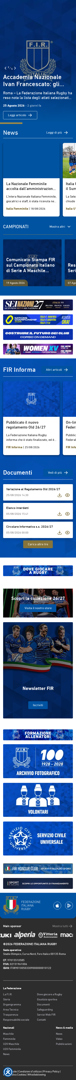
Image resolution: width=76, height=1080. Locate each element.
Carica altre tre (38, 544)
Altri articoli (54, 370)
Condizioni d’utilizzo (30, 1071)
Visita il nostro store (38, 608)
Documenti (43, 1004)
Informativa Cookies (14, 1074)
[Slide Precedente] (5, 68)
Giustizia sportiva (47, 999)
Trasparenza (10, 1014)
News (6, 1054)
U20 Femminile (12, 1049)
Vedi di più (55, 472)
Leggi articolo (17, 115)
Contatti (41, 1019)
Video (59, 1038)
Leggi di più (54, 132)
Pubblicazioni (64, 1043)
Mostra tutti (60, 926)
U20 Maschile (11, 1043)
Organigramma (12, 1004)
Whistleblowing (37, 1074)
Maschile (8, 1033)
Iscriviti (38, 705)
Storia (6, 999)
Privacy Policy (51, 1071)
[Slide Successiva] (15, 68)
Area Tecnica (10, 1009)
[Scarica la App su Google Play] (69, 906)
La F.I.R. (7, 994)
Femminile (9, 1038)
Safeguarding (45, 1009)
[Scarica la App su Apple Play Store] (57, 906)
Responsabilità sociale (16, 1019)
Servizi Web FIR (46, 1014)
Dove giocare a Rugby (49, 994)
